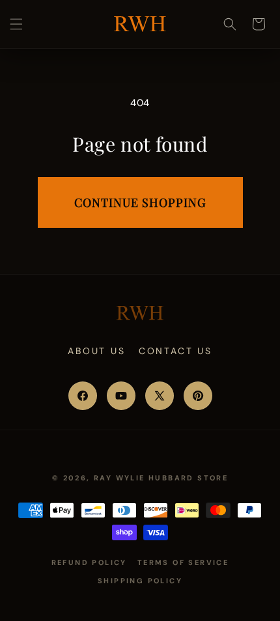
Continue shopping (140, 202)
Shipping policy (140, 580)
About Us (96, 350)
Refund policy (89, 562)
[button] (16, 24)
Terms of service (183, 562)
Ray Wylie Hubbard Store (161, 477)
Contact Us (175, 350)
